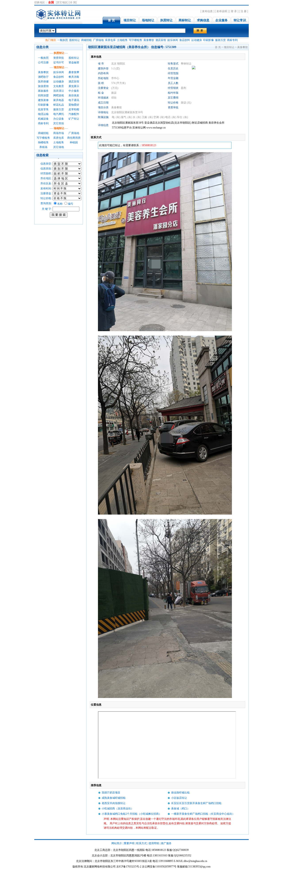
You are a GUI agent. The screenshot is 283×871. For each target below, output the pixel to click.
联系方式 (141, 843)
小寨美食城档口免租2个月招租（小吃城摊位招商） (131, 813)
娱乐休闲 (172, 40)
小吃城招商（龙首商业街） (118, 808)
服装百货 (220, 40)
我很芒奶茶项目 (111, 792)
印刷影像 (208, 40)
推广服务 (166, 843)
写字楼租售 (135, 40)
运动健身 (196, 40)
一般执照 (62, 40)
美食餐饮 (148, 40)
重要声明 (129, 843)
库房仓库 (110, 40)
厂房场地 (98, 40)
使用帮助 (154, 843)
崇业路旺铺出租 (180, 792)
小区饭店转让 (179, 797)
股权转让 (74, 40)
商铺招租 (86, 40)
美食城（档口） (180, 808)
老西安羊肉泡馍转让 (114, 803)
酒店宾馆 (160, 40)
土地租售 (122, 40)
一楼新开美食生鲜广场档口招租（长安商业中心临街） (203, 813)
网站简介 (116, 843)
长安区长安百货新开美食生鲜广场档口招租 (196, 803)
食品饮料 (184, 40)
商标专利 (232, 40)
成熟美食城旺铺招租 (114, 797)
